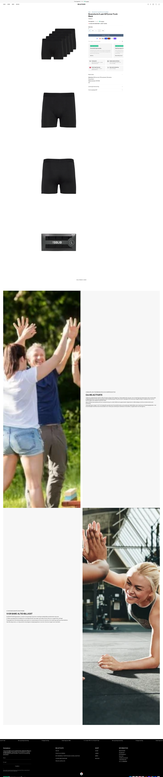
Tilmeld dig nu (89, 398)
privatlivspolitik (82, 402)
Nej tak (89, 407)
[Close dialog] (105, 369)
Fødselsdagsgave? (80, 392)
